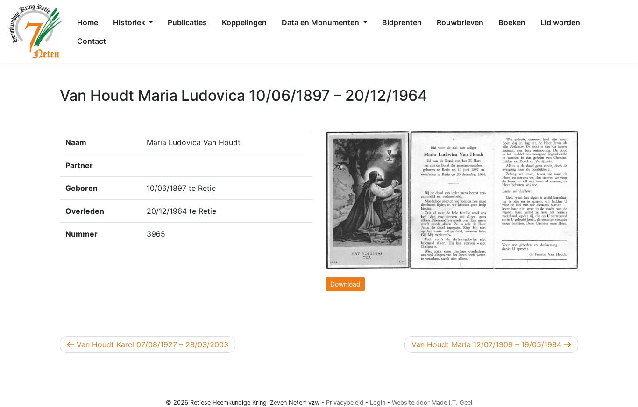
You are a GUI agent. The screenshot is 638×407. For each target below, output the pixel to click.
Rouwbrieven (460, 22)
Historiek (130, 22)
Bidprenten (402, 22)
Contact (91, 41)
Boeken (511, 22)
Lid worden (560, 22)
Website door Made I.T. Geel (432, 402)
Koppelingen (244, 22)
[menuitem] (88, 22)
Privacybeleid (344, 402)
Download (345, 284)
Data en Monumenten (321, 22)
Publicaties (187, 22)
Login (377, 402)
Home (87, 22)
